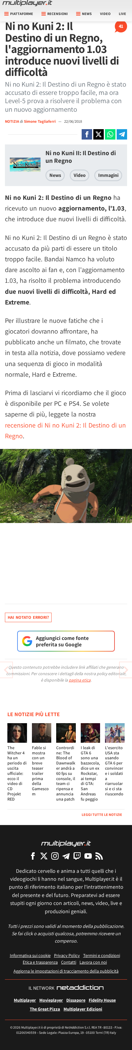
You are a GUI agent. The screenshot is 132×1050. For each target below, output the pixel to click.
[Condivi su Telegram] (122, 134)
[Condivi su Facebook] (87, 134)
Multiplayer (25, 1000)
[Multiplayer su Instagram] (55, 856)
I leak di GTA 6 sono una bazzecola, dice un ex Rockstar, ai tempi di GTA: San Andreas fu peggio (90, 773)
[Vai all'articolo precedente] (126, 670)
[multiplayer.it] (66, 843)
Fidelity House (102, 1000)
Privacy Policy (67, 955)
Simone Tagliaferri (40, 121)
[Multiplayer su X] (44, 856)
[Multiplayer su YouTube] (88, 856)
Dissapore (75, 1000)
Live (122, 13)
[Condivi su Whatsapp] (110, 134)
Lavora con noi (93, 962)
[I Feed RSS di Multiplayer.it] (99, 856)
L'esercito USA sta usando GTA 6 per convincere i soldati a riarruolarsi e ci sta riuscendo (114, 771)
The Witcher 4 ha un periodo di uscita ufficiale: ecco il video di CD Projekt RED (17, 773)
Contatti (68, 962)
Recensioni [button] (57, 13)
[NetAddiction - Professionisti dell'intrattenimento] (80, 988)
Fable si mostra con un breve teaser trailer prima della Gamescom (40, 771)
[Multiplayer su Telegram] (66, 856)
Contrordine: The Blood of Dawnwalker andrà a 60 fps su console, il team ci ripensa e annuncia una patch (65, 773)
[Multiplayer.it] (27, 3)
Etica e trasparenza (40, 962)
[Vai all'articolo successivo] (6, 670)
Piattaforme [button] (21, 13)
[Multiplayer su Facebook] (33, 856)
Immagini (108, 175)
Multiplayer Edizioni (83, 1009)
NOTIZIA (12, 121)
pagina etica (80, 680)
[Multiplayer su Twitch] (77, 856)
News (55, 175)
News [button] (87, 13)
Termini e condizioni (101, 955)
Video (105, 13)
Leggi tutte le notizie (102, 814)
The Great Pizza (45, 1009)
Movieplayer (51, 1000)
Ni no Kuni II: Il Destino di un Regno (80, 157)
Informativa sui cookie (30, 955)
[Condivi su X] (98, 134)
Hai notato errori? (28, 617)
